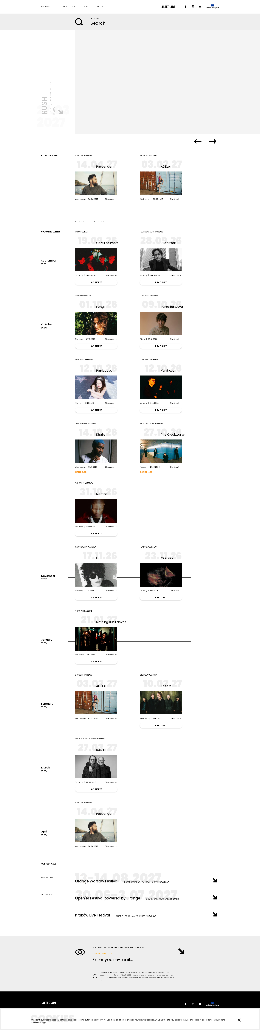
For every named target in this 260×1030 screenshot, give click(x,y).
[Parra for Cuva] (161, 323)
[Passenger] (96, 183)
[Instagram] (193, 7)
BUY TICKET (96, 282)
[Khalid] (96, 451)
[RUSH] (167, 82)
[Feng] (96, 323)
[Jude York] (161, 259)
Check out (110, 199)
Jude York (168, 243)
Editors (166, 686)
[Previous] (198, 141)
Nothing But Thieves (111, 622)
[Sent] (179, 951)
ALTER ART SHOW (67, 7)
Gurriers (167, 558)
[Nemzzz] (96, 511)
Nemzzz (102, 494)
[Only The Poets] (96, 259)
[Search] (79, 21)
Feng (100, 307)
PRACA (100, 7)
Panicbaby (104, 370)
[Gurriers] (161, 575)
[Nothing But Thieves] (96, 638)
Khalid (100, 434)
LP (97, 558)
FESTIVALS (45, 7)
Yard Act (167, 370)
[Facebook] (185, 7)
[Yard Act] (161, 387)
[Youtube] (200, 7)
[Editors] (161, 702)
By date (98, 221)
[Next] (213, 141)
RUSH (100, 750)
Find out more (86, 1020)
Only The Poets (107, 243)
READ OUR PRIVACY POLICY (103, 953)
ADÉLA (165, 166)
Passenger (104, 166)
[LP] (96, 575)
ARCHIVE (86, 7)
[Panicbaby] (96, 387)
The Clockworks (173, 434)
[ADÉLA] (161, 183)
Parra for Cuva (172, 307)
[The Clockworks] (161, 451)
